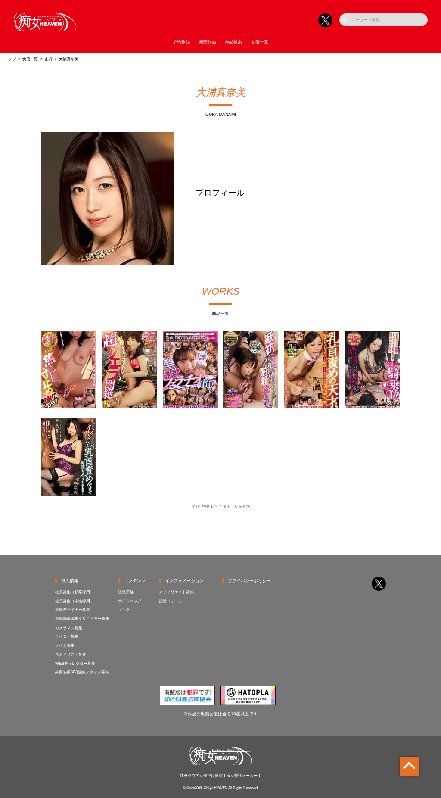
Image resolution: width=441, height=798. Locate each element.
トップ (10, 59)
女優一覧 (259, 41)
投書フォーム (170, 601)
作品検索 (233, 41)
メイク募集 (65, 645)
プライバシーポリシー (249, 580)
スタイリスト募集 (70, 654)
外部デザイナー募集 (72, 610)
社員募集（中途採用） (74, 601)
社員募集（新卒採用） (74, 592)
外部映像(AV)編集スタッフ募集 (82, 672)
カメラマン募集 (68, 628)
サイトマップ (129, 601)
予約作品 (181, 41)
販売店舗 (126, 592)
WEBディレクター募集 (75, 663)
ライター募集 (66, 636)
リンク (124, 610)
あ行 (49, 59)
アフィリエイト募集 (176, 592)
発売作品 (207, 41)
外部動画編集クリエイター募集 (82, 619)
